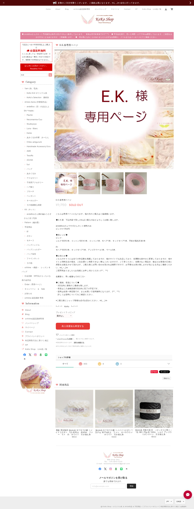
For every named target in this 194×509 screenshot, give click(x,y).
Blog (67, 9)
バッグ (29, 169)
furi (28, 164)
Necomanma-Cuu (34, 119)
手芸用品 (28, 227)
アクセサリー (32, 178)
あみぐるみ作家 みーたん (38, 137)
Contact (127, 9)
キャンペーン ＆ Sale (35, 289)
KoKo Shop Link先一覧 (151, 9)
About (57, 9)
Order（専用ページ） (34, 284)
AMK (29, 151)
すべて (65, 364)
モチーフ (30, 240)
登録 (131, 486)
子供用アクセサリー (35, 182)
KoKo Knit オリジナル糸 (37, 93)
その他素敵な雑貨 (34, 205)
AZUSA (30, 160)
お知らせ (28, 293)
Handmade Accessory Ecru (39, 146)
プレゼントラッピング (65, 312)
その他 (29, 263)
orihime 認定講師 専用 (34, 298)
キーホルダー (32, 200)
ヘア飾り (30, 187)
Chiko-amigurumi (34, 142)
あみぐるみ (31, 173)
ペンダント (31, 196)
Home (48, 9)
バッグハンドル (33, 245)
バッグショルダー (34, 249)
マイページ (115, 9)
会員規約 (183, 506)
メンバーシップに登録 (64, 339)
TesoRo (30, 155)
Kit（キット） (30, 209)
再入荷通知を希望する (73, 326)
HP (136, 9)
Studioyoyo (32, 124)
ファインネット (33, 258)
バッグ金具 (31, 254)
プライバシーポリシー (35, 336)
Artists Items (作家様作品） (36, 102)
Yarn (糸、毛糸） (32, 88)
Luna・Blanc (32, 128)
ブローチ (30, 191)
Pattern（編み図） (32, 222)
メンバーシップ (100, 9)
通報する (167, 378)
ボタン (29, 236)
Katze (29, 133)
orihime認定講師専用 (82, 9)
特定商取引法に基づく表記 (36, 340)
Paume (30, 115)
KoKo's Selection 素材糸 (38, 97)
